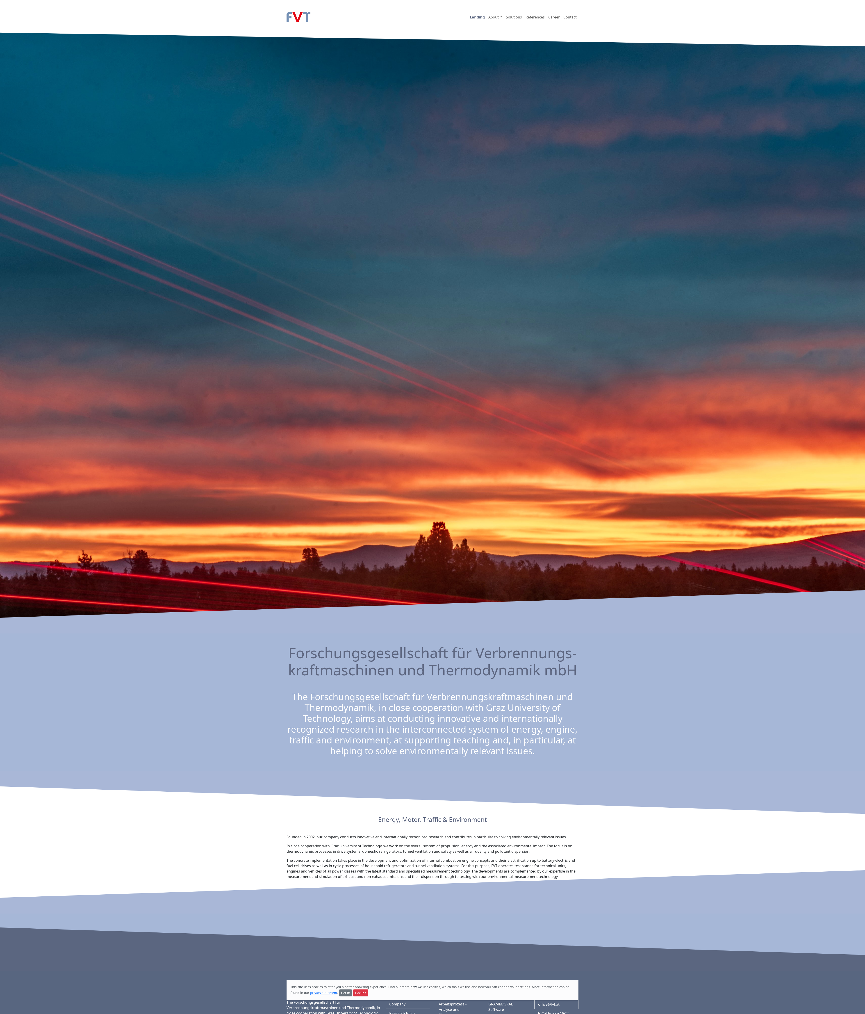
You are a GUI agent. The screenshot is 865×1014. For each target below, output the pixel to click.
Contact (570, 17)
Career (554, 17)
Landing (477, 17)
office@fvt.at (549, 1004)
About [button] (494, 17)
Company (397, 1004)
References (535, 17)
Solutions (514, 17)
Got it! (345, 993)
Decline (360, 993)
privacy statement (323, 993)
